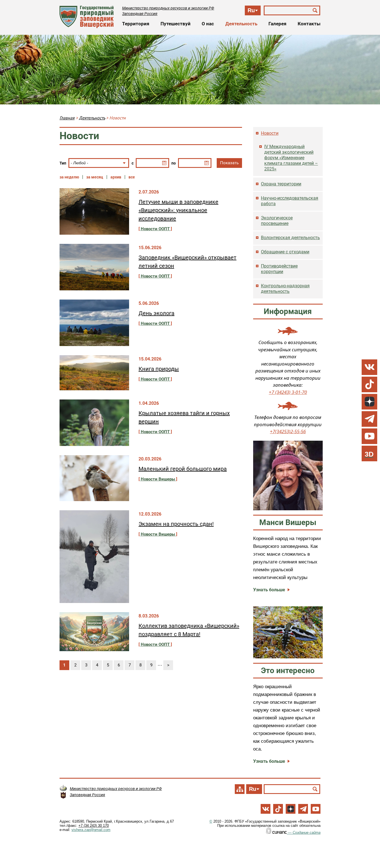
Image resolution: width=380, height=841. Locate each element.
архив (115, 177)
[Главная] (87, 17)
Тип (63, 163)
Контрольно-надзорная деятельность (285, 288)
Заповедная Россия (139, 13)
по (173, 163)
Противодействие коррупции (279, 268)
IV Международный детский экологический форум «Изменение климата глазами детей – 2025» (291, 157)
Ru (251, 10)
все (132, 177)
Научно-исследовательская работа (289, 200)
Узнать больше (269, 589)
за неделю (69, 177)
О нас (208, 23)
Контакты (309, 23)
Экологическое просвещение (277, 220)
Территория (135, 23)
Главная (67, 118)
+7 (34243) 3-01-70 (288, 392)
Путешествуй (176, 23)
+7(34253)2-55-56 (288, 431)
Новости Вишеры (158, 479)
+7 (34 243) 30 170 (93, 825)
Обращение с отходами (285, 251)
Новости (269, 133)
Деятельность (241, 23)
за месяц (94, 177)
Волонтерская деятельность (290, 237)
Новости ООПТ (155, 228)
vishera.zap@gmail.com (90, 830)
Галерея (277, 23)
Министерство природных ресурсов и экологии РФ (168, 8)
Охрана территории (281, 184)
